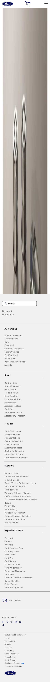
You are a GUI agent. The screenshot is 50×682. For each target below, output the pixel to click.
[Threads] (20, 622)
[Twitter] (7, 622)
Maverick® (8, 314)
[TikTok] (3, 625)
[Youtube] (11, 622)
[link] (8, 638)
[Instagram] (16, 622)
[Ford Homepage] (10, 675)
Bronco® (7, 311)
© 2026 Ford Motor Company (15, 635)
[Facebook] (3, 622)
